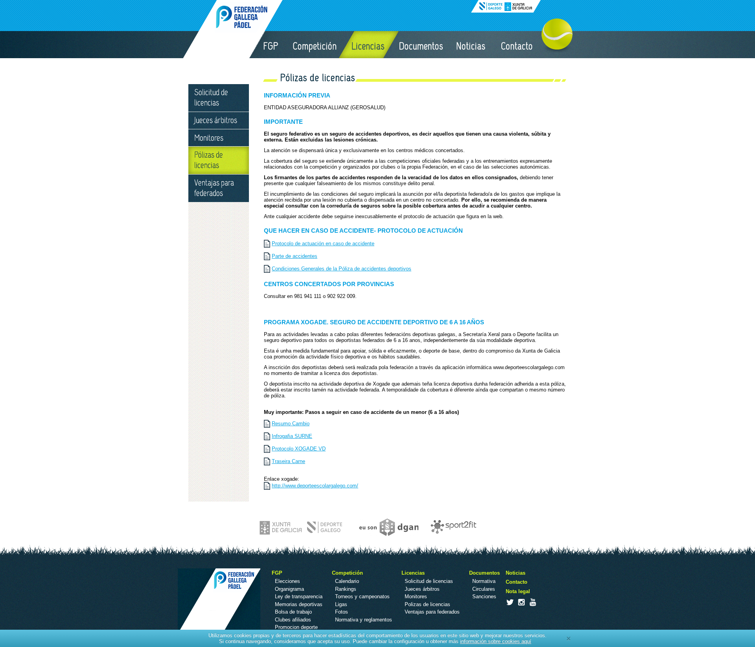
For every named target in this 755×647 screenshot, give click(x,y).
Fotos (341, 612)
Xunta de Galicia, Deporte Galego (506, 6)
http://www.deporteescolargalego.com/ (315, 486)
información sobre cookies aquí (495, 641)
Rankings (345, 589)
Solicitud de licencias (218, 98)
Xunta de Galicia (302, 527)
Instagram (521, 602)
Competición (315, 44)
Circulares (483, 589)
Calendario (347, 581)
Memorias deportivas (298, 604)
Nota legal (518, 591)
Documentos (420, 44)
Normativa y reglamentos (363, 620)
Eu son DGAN (385, 527)
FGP (270, 44)
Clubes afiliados (293, 620)
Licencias (369, 44)
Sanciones (484, 596)
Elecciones (287, 581)
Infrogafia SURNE (292, 436)
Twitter (510, 602)
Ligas (341, 604)
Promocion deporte (296, 627)
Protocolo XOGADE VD (299, 449)
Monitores (218, 137)
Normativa (483, 581)
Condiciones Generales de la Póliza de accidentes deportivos (341, 269)
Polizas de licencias (427, 604)
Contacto (517, 44)
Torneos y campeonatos (362, 596)
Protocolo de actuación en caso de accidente (323, 243)
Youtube (532, 602)
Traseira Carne (288, 461)
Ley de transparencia (298, 596)
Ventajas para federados (218, 188)
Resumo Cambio (290, 423)
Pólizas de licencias (218, 160)
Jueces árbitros (218, 120)
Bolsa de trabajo (293, 612)
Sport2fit (451, 527)
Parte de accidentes (294, 256)
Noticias (471, 44)
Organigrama (289, 589)
